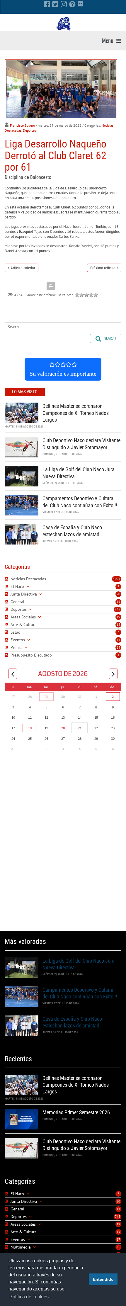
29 (46, 696)
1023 (116, 579)
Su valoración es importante (63, 373)
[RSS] (7, 579)
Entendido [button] (103, 1279)
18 (30, 727)
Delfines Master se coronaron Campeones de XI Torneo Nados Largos (75, 413)
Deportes (29, 130)
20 (118, 594)
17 (118, 1239)
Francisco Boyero (22, 125)
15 (118, 625)
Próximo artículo (102, 268)
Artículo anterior (23, 268)
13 (118, 640)
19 (118, 617)
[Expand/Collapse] (27, 586)
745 (117, 609)
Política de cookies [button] (29, 1296)
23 (118, 647)
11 (118, 602)
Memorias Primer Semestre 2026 (76, 1112)
